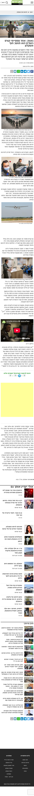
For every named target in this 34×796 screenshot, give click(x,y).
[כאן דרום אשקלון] (17, 2)
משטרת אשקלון (8, 768)
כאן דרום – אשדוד (9, 776)
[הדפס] (11, 71)
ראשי (3, 2)
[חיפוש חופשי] (7, 2)
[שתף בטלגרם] (25, 71)
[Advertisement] (17, 400)
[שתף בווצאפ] (18, 71)
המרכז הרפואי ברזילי (9, 759)
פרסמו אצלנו (25, 768)
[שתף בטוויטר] (28, 71)
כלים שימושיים (25, 755)
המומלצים (9, 773)
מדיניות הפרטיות (25, 762)
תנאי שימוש (25, 759)
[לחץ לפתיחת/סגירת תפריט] (31, 2)
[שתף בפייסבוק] (31, 71)
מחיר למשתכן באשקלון (9, 765)
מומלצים (9, 755)
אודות (25, 771)
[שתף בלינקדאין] (21, 71)
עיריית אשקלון (9, 762)
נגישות (25, 765)
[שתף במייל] (15, 71)
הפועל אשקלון (9, 771)
